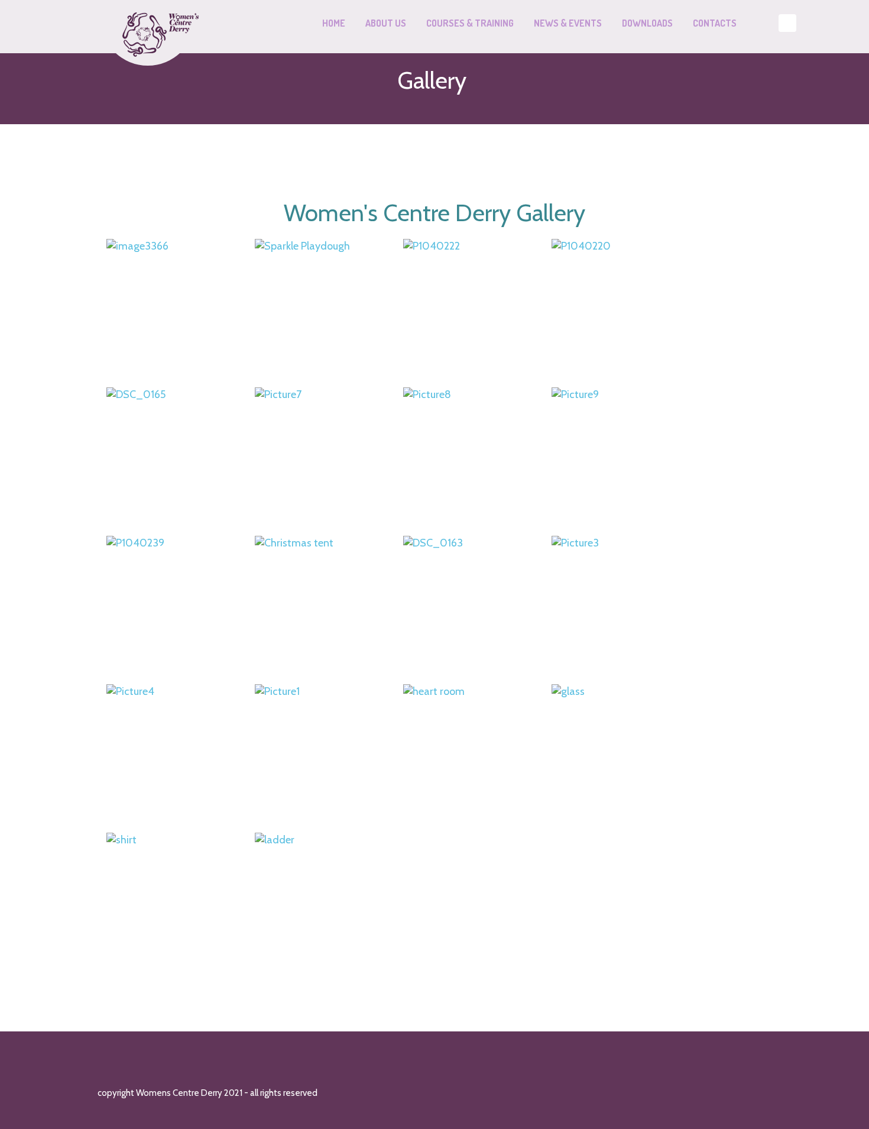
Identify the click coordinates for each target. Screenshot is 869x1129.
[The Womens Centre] (154, 23)
